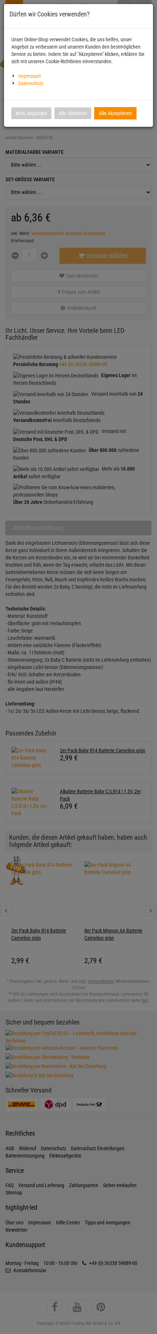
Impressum (29, 76)
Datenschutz (30, 83)
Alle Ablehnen (73, 113)
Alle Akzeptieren (115, 113)
